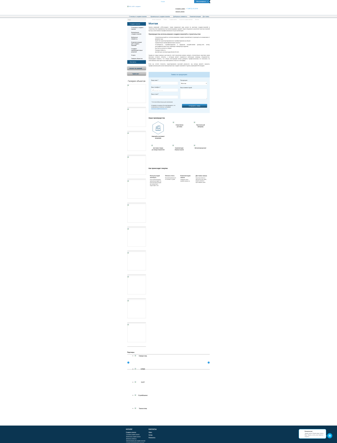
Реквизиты (152, 437)
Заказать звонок (179, 11)
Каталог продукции (156, 19)
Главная (153, 1)
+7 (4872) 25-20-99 (192, 9)
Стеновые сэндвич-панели (138, 16)
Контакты (185, 1)
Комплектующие (195, 16)
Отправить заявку (180, 8)
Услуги (163, 1)
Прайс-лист (135, 74)
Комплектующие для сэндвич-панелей (136, 43)
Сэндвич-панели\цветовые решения (137, 50)
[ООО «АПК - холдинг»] (134, 6)
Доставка (206, 16)
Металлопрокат (201, 1)
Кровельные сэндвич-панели (160, 16)
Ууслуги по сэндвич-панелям (185, 19)
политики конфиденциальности (159, 108)
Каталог (129, 429)
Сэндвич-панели (173, 19)
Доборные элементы (180, 16)
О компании (173, 1)
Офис (150, 432)
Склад (150, 435)
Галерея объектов (137, 58)
